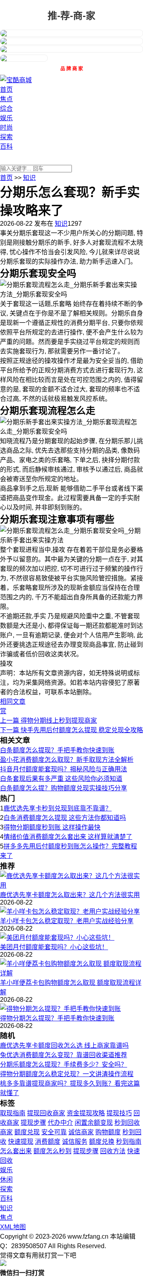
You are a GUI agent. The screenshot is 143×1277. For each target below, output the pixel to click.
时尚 (6, 127)
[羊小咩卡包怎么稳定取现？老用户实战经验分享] (70, 911)
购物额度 (108, 1132)
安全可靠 (54, 1132)
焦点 (6, 99)
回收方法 (113, 1151)
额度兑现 (27, 1132)
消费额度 (47, 1141)
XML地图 (13, 1227)
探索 (6, 137)
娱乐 (6, 118)
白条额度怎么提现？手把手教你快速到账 (57, 750)
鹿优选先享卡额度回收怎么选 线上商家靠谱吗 (64, 1045)
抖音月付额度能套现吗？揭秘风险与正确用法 (63, 769)
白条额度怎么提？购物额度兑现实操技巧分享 (63, 788)
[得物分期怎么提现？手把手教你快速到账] (60, 1008)
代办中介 (60, 1122)
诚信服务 (74, 1141)
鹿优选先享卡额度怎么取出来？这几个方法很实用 (70, 895)
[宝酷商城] (16, 80)
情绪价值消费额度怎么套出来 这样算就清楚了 (68, 836)
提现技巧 (119, 1113)
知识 (29, 177)
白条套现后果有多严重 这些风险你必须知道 (61, 778)
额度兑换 (101, 1141)
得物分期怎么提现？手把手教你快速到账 (57, 1018)
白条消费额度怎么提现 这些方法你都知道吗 (65, 817)
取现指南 (12, 1113)
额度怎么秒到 (52, 1151)
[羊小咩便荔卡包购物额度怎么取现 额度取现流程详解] (71, 973)
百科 (6, 146)
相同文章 (12, 701)
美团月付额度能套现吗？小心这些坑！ (54, 947)
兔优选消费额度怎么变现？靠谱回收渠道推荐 (63, 1055)
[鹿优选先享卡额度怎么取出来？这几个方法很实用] (71, 885)
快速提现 (20, 1141)
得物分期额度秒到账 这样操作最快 (52, 827)
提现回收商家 (46, 1113)
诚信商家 (81, 1132)
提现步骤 (33, 1122)
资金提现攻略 (86, 1113)
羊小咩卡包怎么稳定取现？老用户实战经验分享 (66, 921)
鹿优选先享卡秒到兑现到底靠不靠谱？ (58, 808)
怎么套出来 (16, 1151)
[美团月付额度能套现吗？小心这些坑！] (57, 937)
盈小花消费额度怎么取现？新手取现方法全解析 (66, 759)
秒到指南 (128, 1141)
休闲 (6, 1179)
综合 (6, 108)
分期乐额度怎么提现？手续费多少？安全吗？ (63, 1064)
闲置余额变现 (94, 1122)
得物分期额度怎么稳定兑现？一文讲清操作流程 (66, 1074)
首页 (6, 89)
